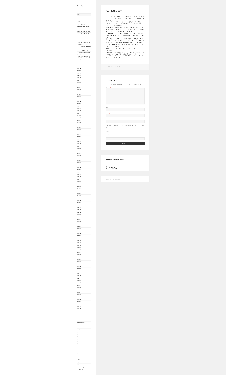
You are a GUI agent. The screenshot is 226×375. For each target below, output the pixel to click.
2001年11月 (79, 294)
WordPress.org (80, 369)
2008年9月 (79, 153)
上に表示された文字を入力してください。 (115, 135)
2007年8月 (79, 165)
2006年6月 (79, 174)
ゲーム (78, 325)
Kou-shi (116, 66)
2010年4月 (79, 120)
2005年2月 (79, 207)
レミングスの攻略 (80, 50)
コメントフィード (80, 367)
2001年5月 (79, 306)
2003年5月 (79, 257)
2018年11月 (79, 70)
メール (108, 113)
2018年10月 (79, 73)
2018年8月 (79, 77)
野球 (77, 351)
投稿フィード (79, 364)
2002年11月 (79, 271)
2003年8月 (79, 250)
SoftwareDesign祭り (81, 322)
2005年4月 (79, 202)
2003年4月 (79, 259)
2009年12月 (79, 129)
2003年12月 (79, 240)
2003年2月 (79, 264)
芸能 (77, 348)
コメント (108, 87)
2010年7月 (79, 113)
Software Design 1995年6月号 (83, 31)
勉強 (77, 332)
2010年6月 (79, 115)
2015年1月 (79, 82)
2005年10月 (79, 188)
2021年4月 (79, 68)
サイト (107, 119)
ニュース (78, 329)
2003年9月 (79, 247)
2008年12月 (79, 148)
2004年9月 (79, 219)
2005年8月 (79, 193)
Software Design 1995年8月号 (83, 26)
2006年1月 (79, 181)
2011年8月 (79, 99)
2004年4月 (79, 231)
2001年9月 (79, 299)
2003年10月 (79, 245)
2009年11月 (79, 132)
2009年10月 (79, 134)
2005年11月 (79, 186)
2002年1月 (79, 290)
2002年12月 (79, 268)
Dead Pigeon (81, 6)
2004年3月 (79, 233)
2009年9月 (79, 136)
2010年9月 (79, 110)
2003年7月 (79, 252)
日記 (77, 336)
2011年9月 (79, 96)
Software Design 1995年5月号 (83, 33)
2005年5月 (79, 200)
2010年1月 (79, 127)
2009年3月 (79, 141)
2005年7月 (79, 195)
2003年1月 (79, 266)
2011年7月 (79, 101)
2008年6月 (79, 155)
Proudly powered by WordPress (113, 179)
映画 (77, 339)
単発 (77, 334)
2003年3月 (79, 261)
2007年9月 (79, 162)
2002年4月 (79, 283)
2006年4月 (79, 179)
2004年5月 (79, 228)
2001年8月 (79, 301)
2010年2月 (79, 125)
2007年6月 (79, 169)
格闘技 (78, 343)
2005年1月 (79, 209)
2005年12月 (79, 184)
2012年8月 (79, 94)
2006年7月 (79, 172)
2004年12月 (79, 212)
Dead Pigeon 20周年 (81, 24)
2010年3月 (79, 122)
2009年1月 (79, 146)
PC (77, 320)
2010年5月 (79, 118)
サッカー (78, 327)
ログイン (78, 362)
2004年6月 (79, 226)
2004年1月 (79, 238)
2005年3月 (79, 205)
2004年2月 (79, 235)
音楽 (77, 353)
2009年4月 (79, 139)
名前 (107, 107)
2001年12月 (79, 292)
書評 (77, 341)
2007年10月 (79, 160)
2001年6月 (79, 304)
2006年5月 (79, 176)
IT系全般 (78, 318)
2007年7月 (79, 167)
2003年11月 (79, 242)
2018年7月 (79, 80)
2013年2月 (79, 92)
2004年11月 (79, 214)
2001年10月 (79, 297)
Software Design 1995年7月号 (83, 29)
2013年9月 (79, 87)
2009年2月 (79, 143)
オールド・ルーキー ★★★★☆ (84, 46)
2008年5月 (79, 158)
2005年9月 (79, 191)
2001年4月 (79, 308)
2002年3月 (79, 285)
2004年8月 (79, 221)
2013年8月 (79, 89)
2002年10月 (79, 273)
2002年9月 (79, 275)
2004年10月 (79, 217)
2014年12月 (79, 85)
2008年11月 (79, 151)
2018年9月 (79, 75)
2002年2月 (79, 287)
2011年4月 (79, 103)
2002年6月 (79, 280)
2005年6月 (79, 198)
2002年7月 (79, 278)
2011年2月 (79, 108)
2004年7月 (79, 224)
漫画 (77, 346)
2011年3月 (79, 106)
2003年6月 (79, 254)
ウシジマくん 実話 (82, 48)
